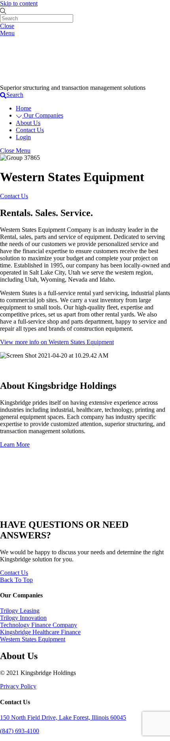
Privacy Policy (18, 686)
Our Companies (42, 115)
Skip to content (19, 3)
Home (23, 108)
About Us (28, 122)
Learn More (15, 444)
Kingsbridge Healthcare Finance (40, 632)
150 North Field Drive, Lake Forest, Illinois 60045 (63, 717)
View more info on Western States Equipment (57, 342)
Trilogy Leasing (20, 610)
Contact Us (30, 130)
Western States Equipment (32, 639)
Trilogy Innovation (23, 617)
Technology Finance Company (38, 625)
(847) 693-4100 (19, 731)
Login (23, 137)
